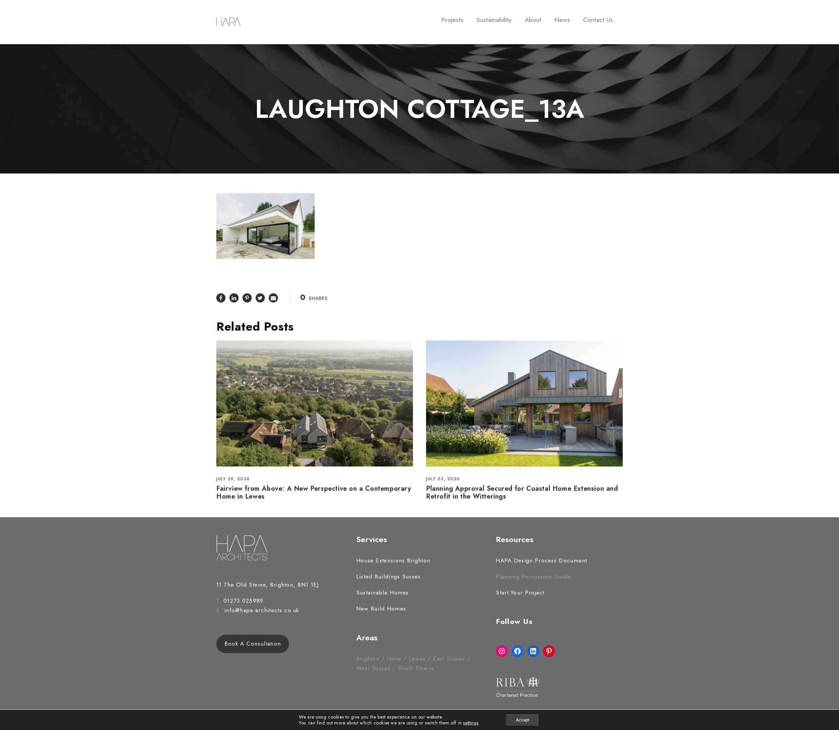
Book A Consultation (252, 644)
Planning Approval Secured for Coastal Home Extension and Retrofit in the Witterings (522, 492)
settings (470, 723)
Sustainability (494, 19)
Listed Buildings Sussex (388, 576)
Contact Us (598, 19)
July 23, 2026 (443, 479)
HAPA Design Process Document (541, 560)
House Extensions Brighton (393, 560)
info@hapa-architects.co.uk (261, 610)
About (533, 19)
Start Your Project (520, 592)
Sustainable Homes (382, 592)
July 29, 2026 (233, 479)
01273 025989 (244, 601)
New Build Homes (381, 608)
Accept (522, 720)
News (562, 19)
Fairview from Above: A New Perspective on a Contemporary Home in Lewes (313, 492)
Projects (452, 19)
